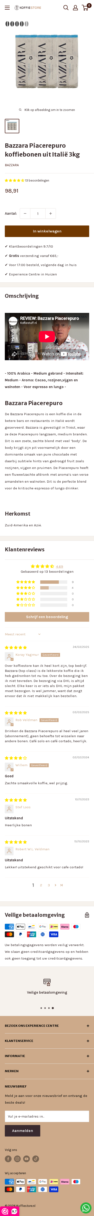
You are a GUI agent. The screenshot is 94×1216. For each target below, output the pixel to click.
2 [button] (41, 885)
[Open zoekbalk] (66, 7)
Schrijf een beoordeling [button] (47, 616)
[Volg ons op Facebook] (8, 1158)
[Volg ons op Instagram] (17, 1158)
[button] (15, 180)
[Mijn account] (75, 7)
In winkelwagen (47, 231)
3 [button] (49, 885)
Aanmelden (22, 1130)
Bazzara (12, 165)
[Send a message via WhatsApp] (86, 1208)
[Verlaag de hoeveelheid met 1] (25, 213)
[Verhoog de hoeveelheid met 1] (51, 213)
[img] (16, 647)
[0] (85, 8)
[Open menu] (7, 8)
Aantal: (11, 213)
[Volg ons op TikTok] (35, 1158)
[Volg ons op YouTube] (26, 1158)
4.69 (59, 566)
